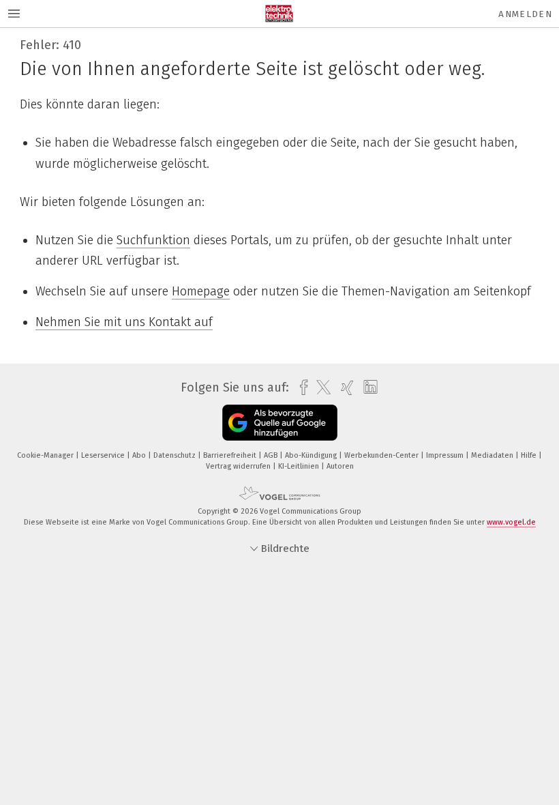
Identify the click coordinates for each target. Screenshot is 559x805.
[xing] (344, 387)
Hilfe (530, 455)
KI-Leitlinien (299, 466)
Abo (140, 455)
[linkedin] (367, 387)
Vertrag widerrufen (239, 466)
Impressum (446, 455)
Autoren (340, 466)
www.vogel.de (511, 522)
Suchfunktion (153, 240)
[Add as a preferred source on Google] (279, 423)
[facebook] (300, 387)
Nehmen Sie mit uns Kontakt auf (124, 322)
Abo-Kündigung (312, 455)
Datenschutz (175, 455)
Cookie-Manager (46, 455)
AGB (272, 455)
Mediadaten (493, 455)
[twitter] (320, 387)
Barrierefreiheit (230, 455)
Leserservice (104, 455)
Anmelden (525, 14)
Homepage (201, 291)
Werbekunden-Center (382, 455)
